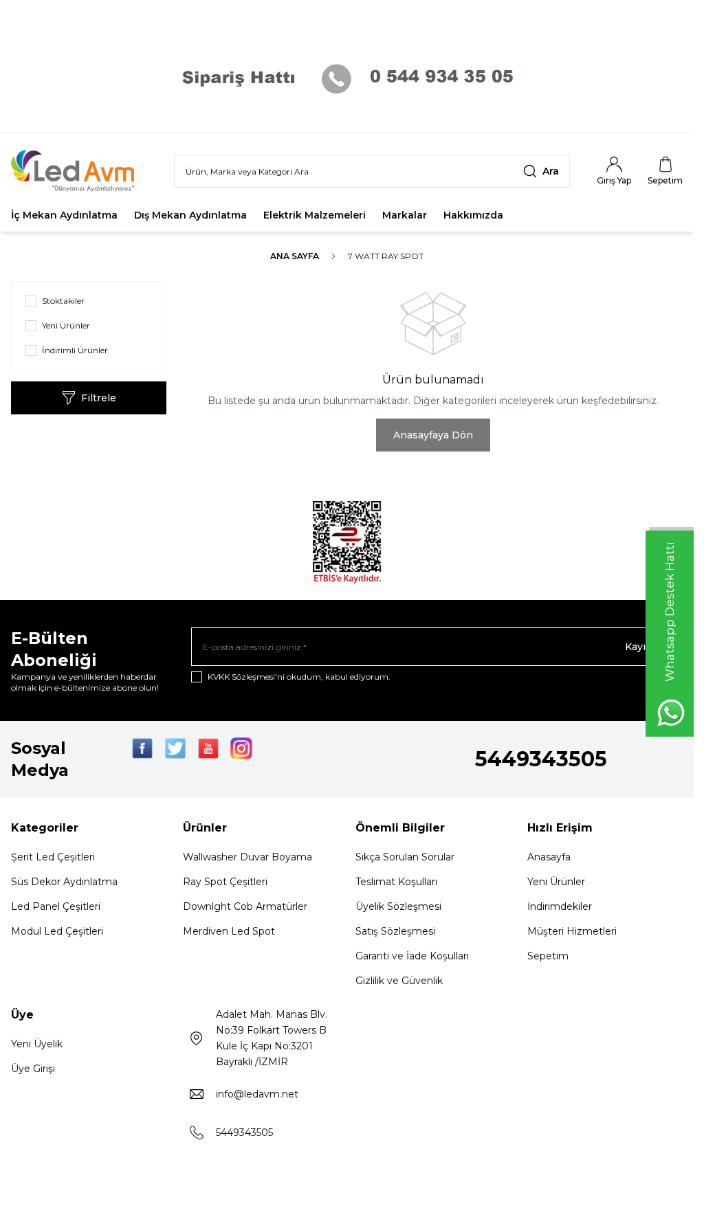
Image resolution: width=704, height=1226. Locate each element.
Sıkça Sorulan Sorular (404, 857)
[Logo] (81, 171)
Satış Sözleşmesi (395, 931)
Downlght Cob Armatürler (245, 906)
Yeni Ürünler (556, 882)
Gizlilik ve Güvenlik (399, 980)
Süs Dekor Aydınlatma (64, 882)
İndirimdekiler (559, 906)
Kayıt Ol (644, 646)
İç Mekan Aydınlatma (64, 215)
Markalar (404, 215)
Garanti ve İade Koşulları (412, 956)
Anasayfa (549, 857)
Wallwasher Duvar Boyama (247, 857)
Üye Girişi (33, 1068)
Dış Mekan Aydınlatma (190, 215)
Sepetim (548, 956)
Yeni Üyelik (37, 1044)
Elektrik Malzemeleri (314, 215)
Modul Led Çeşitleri (57, 931)
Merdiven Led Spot (229, 931)
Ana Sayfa (294, 256)
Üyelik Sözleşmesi (398, 906)
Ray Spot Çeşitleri (225, 882)
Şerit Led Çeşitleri (53, 857)
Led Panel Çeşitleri (55, 906)
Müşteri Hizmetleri (572, 931)
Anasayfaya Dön (433, 435)
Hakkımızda (473, 215)
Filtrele (98, 398)
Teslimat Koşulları (396, 882)
